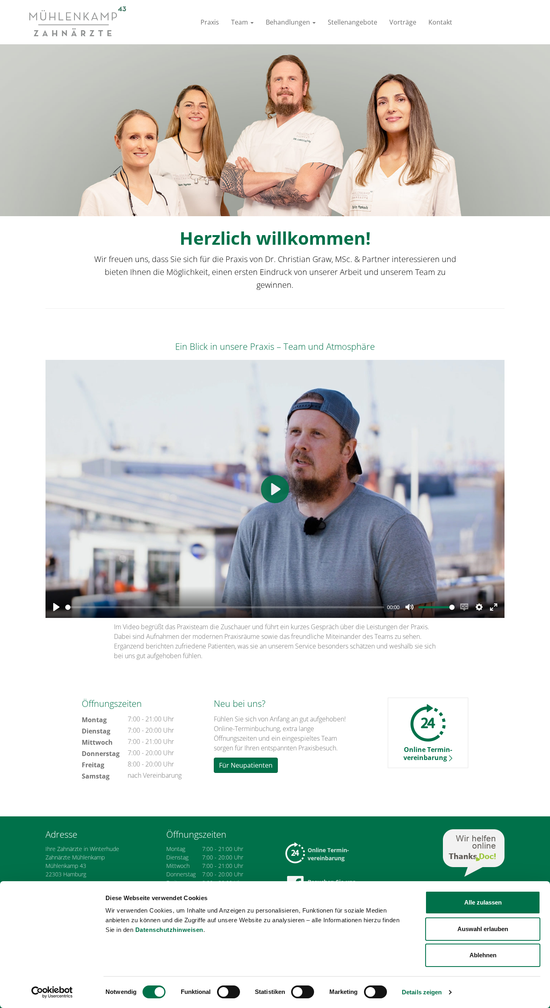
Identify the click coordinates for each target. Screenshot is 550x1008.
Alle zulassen (483, 902)
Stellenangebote (352, 22)
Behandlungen (289, 22)
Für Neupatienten (246, 765)
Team (240, 22)
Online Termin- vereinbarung (427, 753)
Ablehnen (482, 955)
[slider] (224, 607)
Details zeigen (422, 992)
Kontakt (440, 22)
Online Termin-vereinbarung (328, 854)
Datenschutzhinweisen (169, 929)
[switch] (228, 991)
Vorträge (402, 22)
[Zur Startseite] (77, 21)
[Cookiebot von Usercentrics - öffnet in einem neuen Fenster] (52, 992)
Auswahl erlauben (482, 928)
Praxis (210, 22)
